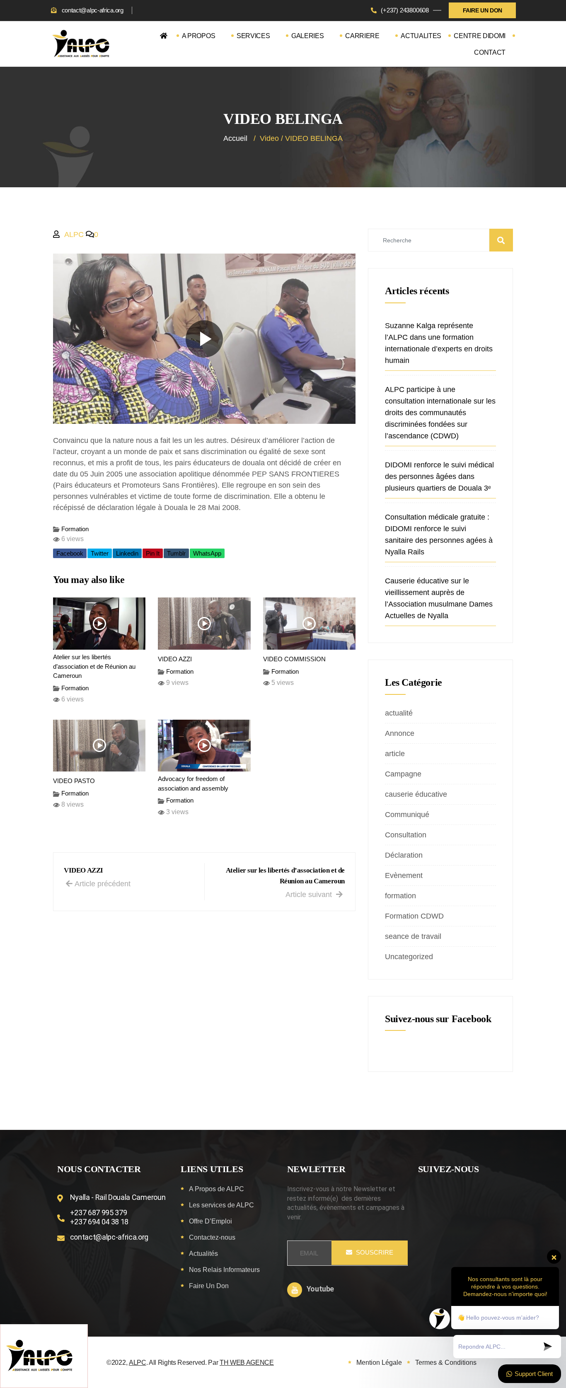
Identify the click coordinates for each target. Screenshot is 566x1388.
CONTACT (490, 52)
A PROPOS (198, 35)
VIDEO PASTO (74, 780)
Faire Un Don (209, 1285)
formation (400, 896)
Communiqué (407, 814)
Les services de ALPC (221, 1205)
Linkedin (127, 553)
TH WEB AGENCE (247, 1362)
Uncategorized (409, 957)
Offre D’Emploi (210, 1221)
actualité (399, 713)
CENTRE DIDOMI (480, 35)
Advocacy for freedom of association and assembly (193, 783)
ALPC (74, 234)
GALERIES (307, 35)
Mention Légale (379, 1362)
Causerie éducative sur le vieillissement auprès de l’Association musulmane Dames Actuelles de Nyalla (439, 598)
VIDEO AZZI (175, 659)
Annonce (399, 733)
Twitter (100, 553)
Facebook (69, 553)
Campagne (403, 774)
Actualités (203, 1253)
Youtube (320, 1288)
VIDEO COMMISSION (294, 659)
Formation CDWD (414, 916)
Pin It (153, 553)
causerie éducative (416, 794)
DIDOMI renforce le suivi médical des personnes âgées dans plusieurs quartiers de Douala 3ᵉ (439, 476)
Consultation (405, 835)
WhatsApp (207, 553)
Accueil (235, 138)
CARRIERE (362, 35)
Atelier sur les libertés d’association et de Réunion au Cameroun (94, 666)
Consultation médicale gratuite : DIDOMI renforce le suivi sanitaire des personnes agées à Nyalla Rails (439, 534)
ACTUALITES (421, 35)
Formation (75, 528)
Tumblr (176, 553)
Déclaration (404, 855)
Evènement (404, 875)
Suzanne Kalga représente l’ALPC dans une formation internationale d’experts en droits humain (439, 343)
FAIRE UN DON (482, 10)
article (395, 754)
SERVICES (253, 35)
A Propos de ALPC (216, 1188)
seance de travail (413, 936)
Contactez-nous (212, 1237)
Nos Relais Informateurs (224, 1269)
